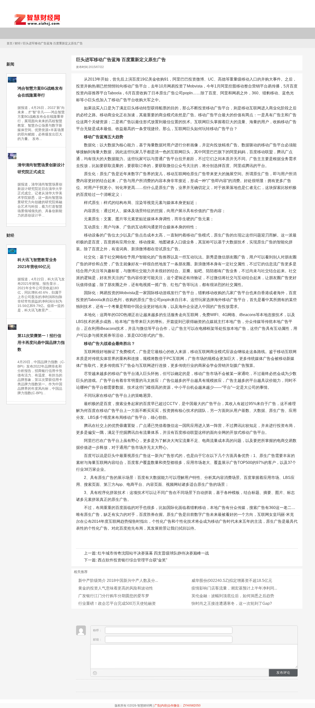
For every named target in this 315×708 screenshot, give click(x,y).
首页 (10, 43)
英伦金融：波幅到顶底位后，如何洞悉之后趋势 (232, 596)
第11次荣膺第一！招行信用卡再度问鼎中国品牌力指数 (41, 343)
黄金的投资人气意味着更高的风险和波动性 (115, 588)
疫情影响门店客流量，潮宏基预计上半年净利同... (234, 588)
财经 (18, 43)
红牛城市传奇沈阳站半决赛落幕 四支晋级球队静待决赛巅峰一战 (153, 553)
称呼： (98, 630)
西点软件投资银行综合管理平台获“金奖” (132, 560)
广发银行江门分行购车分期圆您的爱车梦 (113, 596)
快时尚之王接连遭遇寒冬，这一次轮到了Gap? (231, 603)
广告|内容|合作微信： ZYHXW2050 (177, 705)
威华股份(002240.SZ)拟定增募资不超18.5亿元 (231, 580)
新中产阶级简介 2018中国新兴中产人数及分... (118, 580)
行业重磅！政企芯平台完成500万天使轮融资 (117, 603)
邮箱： (98, 639)
